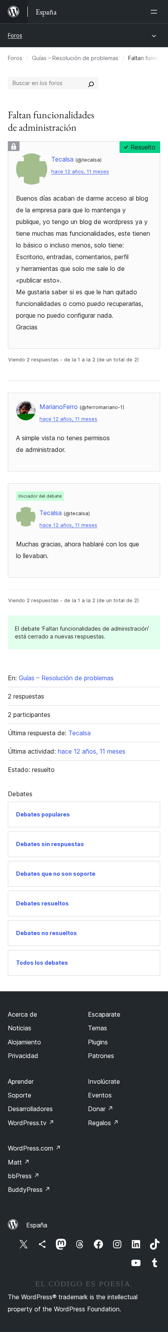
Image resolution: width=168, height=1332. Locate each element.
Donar (100, 1109)
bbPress (23, 1176)
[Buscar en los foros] (91, 83)
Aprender (21, 1081)
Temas (97, 1028)
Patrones (101, 1056)
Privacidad (23, 1056)
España (36, 1225)
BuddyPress (29, 1189)
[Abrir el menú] (155, 11)
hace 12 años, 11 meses (80, 171)
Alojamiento (24, 1042)
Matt (19, 1162)
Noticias (19, 1028)
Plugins (98, 1042)
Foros (15, 35)
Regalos (103, 1123)
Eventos (100, 1095)
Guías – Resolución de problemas (75, 58)
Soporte (19, 1095)
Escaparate (104, 1014)
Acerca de (22, 1014)
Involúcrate (104, 1081)
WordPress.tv (31, 1123)
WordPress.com (34, 1148)
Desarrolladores (30, 1109)
